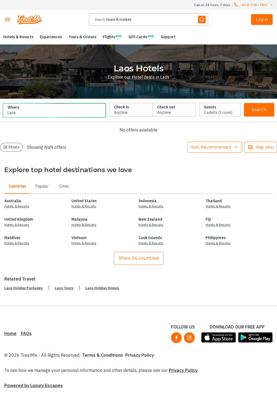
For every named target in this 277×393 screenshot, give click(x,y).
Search (259, 109)
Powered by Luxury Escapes (33, 385)
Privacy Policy (139, 355)
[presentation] (148, 19)
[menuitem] (18, 36)
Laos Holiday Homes (102, 288)
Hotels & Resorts (16, 206)
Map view (264, 147)
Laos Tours (64, 288)
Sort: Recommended (211, 147)
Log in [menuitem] (262, 19)
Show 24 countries (138, 258)
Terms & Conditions (102, 355)
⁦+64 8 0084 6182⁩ (253, 5)
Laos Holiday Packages (23, 288)
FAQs (26, 333)
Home (10, 333)
